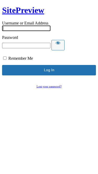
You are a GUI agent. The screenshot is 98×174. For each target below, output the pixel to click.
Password (10, 37)
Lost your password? (49, 86)
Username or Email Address (25, 23)
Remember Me (20, 58)
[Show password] (58, 45)
